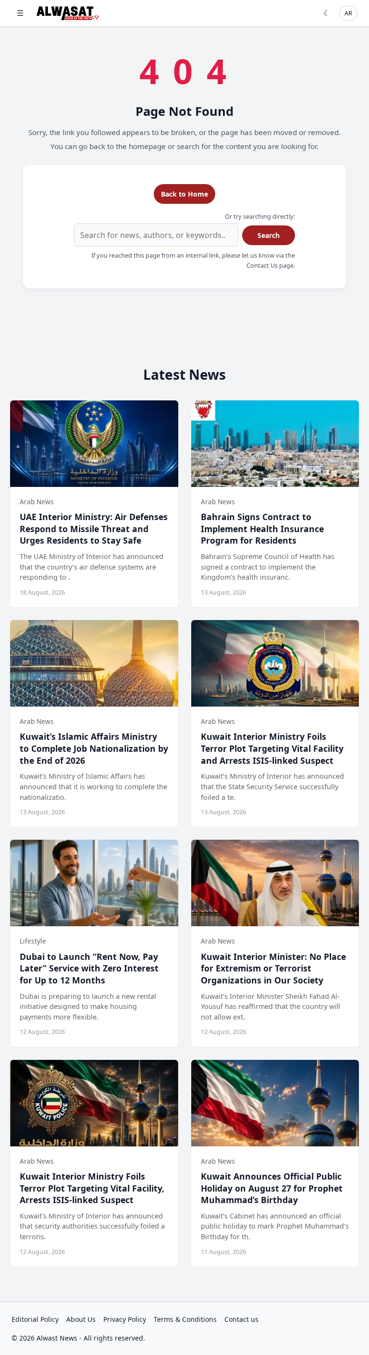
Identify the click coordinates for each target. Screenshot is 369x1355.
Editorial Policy (35, 1319)
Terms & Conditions (185, 1319)
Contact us (241, 1319)
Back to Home (184, 194)
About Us (81, 1319)
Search (269, 235)
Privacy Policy (124, 1319)
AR (348, 13)
